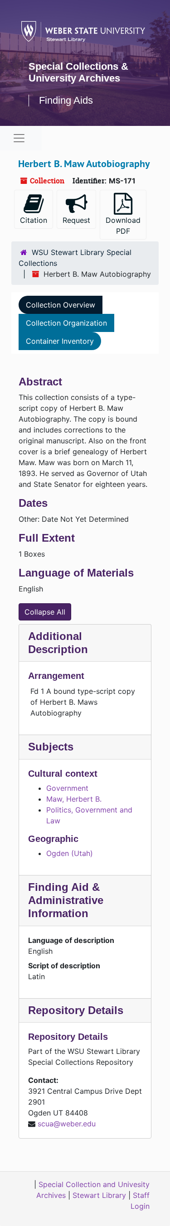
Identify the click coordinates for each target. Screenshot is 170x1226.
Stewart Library (99, 1195)
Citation (33, 220)
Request (76, 220)
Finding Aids (66, 100)
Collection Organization (66, 322)
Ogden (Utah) (69, 853)
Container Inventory (60, 341)
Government (67, 788)
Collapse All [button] (44, 611)
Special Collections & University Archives (78, 72)
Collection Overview (60, 304)
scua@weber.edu (67, 1123)
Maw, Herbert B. (74, 798)
